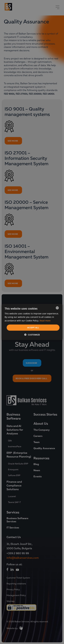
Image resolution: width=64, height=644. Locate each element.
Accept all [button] (33, 327)
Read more (45, 320)
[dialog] (32, 322)
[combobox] (57, 307)
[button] (32, 334)
